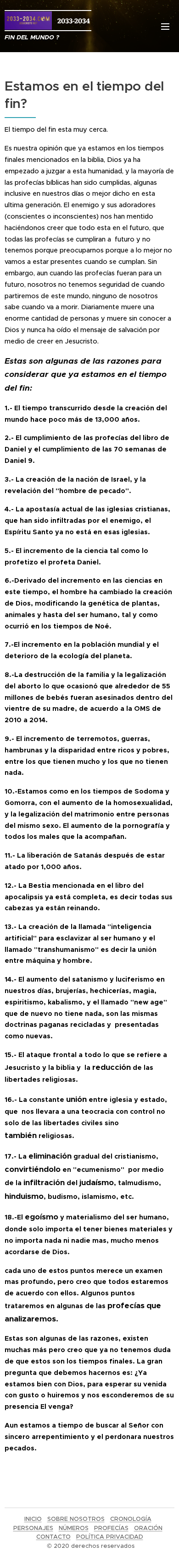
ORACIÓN (148, 1528)
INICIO (33, 1519)
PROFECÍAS (111, 1528)
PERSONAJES (33, 1528)
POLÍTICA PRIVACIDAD (109, 1537)
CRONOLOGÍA (130, 1519)
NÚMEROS (74, 1528)
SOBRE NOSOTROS (76, 1519)
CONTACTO (53, 1537)
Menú (165, 26)
